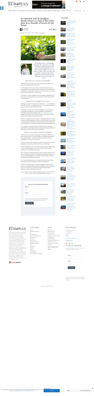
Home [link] (38, 32)
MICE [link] (31, 244)
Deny (68, 390)
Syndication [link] (51, 237)
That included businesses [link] (46, 112)
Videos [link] (68, 10)
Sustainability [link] (23, 10)
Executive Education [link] (31, 10)
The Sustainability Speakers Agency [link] (42, 173)
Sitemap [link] (50, 244)
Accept (52, 390)
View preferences (85, 390)
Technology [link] (39, 10)
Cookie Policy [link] (24, 390)
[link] (1, 8)
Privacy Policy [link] (31, 390)
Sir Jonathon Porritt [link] (39, 171)
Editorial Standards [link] (53, 243)
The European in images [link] (36, 253)
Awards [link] (63, 10)
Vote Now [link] (32, 250)
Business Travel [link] (56, 10)
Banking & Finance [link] (12, 10)
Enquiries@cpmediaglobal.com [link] (72, 238)
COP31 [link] (49, 249)
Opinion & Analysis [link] (35, 243)
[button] (92, 388)
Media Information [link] (53, 247)
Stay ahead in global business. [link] (74, 245)
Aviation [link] (45, 10)
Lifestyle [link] (32, 246)
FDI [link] (18, 10)
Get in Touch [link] (51, 234)
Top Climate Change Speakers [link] (43, 66)
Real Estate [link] (50, 10)
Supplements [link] (33, 252)
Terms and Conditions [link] (54, 240)
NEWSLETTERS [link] (51, 231)
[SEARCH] (84, 10)
